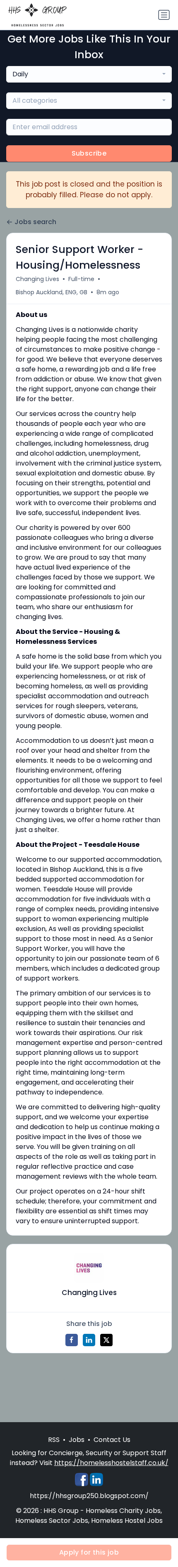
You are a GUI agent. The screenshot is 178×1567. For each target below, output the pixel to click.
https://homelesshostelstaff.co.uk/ (111, 1463)
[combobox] (89, 74)
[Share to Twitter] (106, 1340)
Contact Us (112, 1439)
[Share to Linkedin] (89, 1340)
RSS (54, 1439)
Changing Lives (37, 279)
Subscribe (89, 153)
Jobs (76, 1439)
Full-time (81, 279)
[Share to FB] (71, 1340)
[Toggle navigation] (164, 15)
